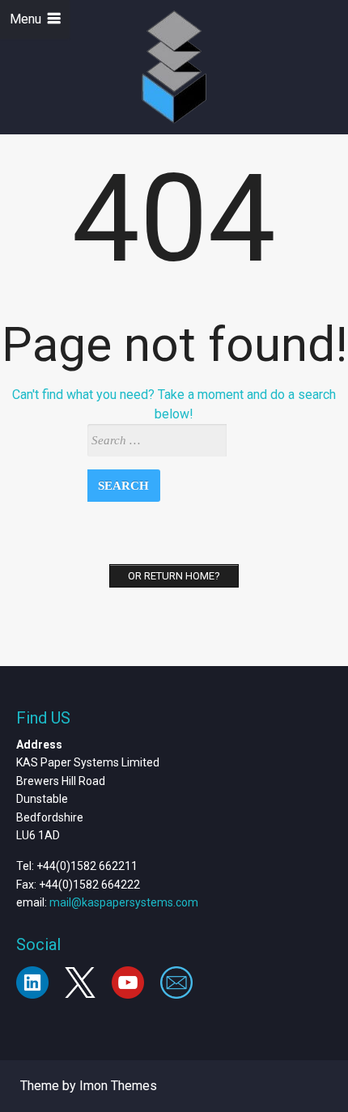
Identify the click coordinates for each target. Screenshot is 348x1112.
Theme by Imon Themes (88, 1085)
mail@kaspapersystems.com (123, 902)
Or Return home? (174, 576)
